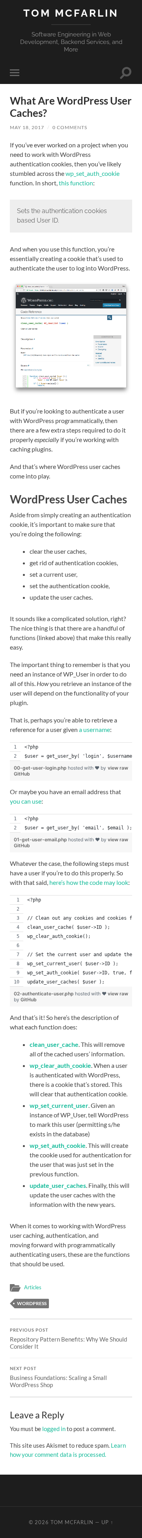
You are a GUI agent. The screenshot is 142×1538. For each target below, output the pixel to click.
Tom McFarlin (71, 13)
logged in (53, 1428)
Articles (32, 1287)
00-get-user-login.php (41, 768)
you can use (25, 801)
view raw (118, 768)
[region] (71, 751)
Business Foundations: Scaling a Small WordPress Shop (58, 1377)
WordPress (32, 1303)
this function (76, 183)
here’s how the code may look (88, 882)
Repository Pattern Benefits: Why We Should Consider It (68, 1339)
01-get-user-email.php (41, 839)
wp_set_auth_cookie (92, 173)
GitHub (22, 774)
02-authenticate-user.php (44, 994)
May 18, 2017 (27, 127)
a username (94, 729)
